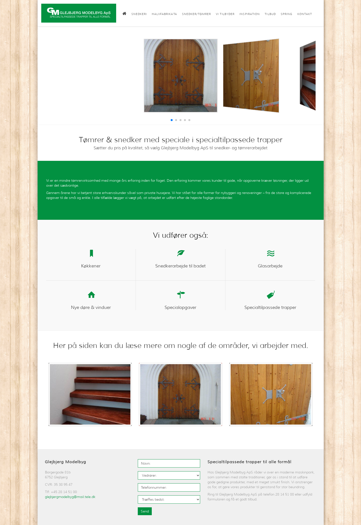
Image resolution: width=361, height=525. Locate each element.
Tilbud (270, 14)
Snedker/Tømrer (196, 14)
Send (145, 511)
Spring (286, 14)
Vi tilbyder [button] (225, 14)
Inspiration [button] (249, 14)
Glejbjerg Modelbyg (65, 461)
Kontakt (304, 14)
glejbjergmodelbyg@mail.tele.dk (70, 497)
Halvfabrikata (164, 14)
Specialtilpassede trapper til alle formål (250, 461)
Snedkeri (139, 14)
